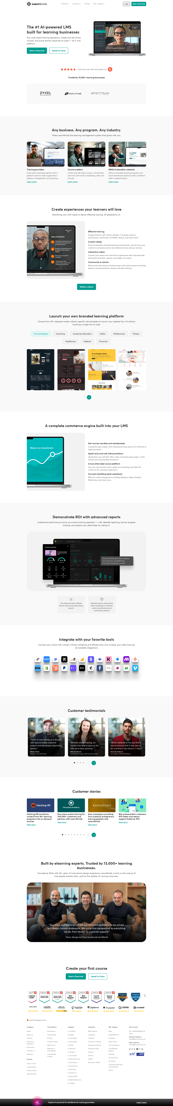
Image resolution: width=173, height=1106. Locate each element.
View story (31, 825)
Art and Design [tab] (41, 333)
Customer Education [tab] (82, 333)
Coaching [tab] (60, 333)
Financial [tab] (103, 341)
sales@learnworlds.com (137, 1044)
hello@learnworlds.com (137, 1039)
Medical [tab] (87, 341)
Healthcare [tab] (70, 341)
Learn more (32, 182)
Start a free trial (139, 4)
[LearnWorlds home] (37, 4)
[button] (89, 397)
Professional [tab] (119, 333)
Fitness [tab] (136, 333)
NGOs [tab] (102, 333)
